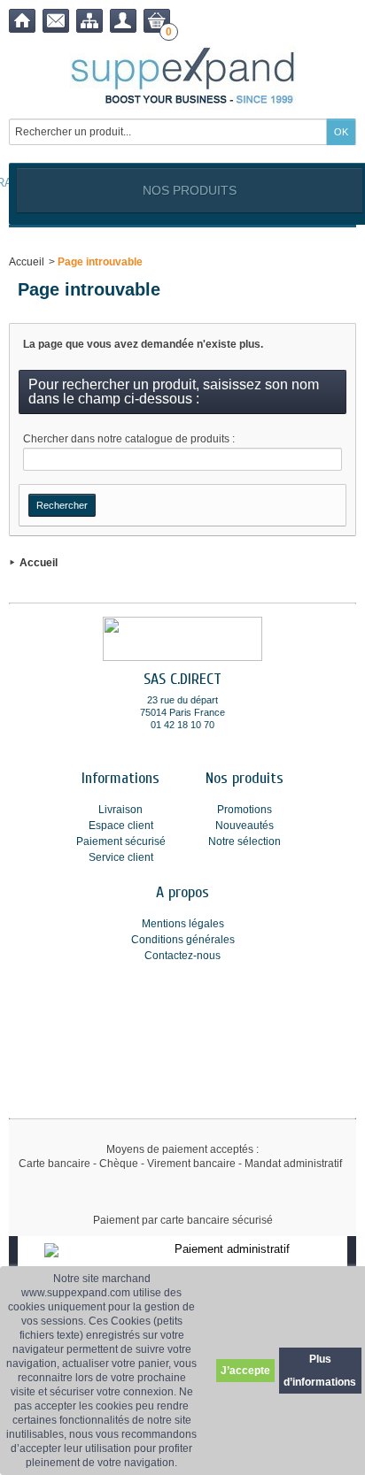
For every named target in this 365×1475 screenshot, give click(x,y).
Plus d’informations (319, 1370)
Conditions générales (183, 939)
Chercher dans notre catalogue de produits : (129, 439)
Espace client (121, 825)
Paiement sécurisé (121, 841)
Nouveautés (244, 825)
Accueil (26, 262)
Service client (121, 857)
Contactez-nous (182, 955)
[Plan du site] (89, 21)
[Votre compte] (123, 21)
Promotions (244, 809)
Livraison (120, 809)
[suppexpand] (183, 78)
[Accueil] (22, 21)
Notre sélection (244, 841)
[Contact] (55, 21)
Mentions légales (183, 924)
